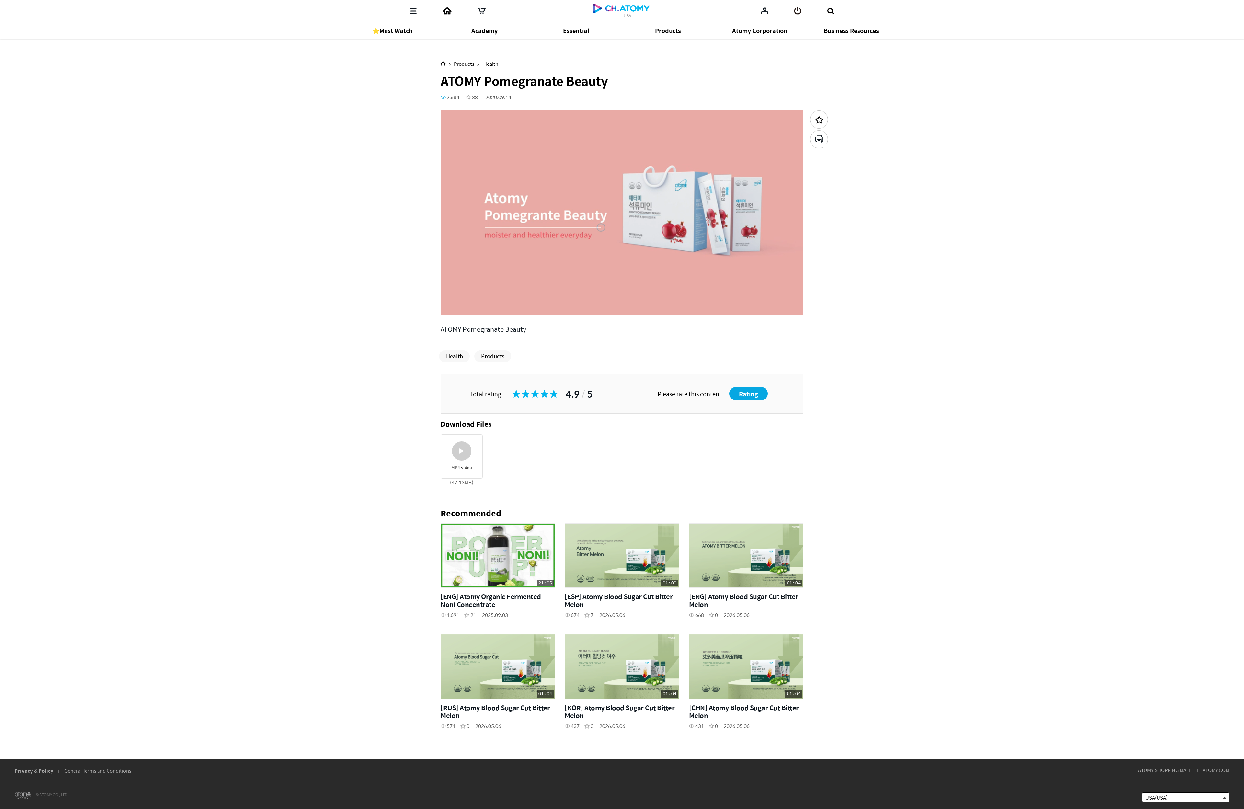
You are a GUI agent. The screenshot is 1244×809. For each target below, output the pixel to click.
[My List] (764, 11)
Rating (748, 393)
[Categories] (413, 11)
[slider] (622, 297)
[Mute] (492, 306)
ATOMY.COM (1216, 770)
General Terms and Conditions (97, 770)
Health (490, 63)
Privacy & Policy (34, 770)
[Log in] (797, 11)
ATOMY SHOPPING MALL (1165, 770)
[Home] (447, 11)
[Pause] (453, 306)
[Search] (830, 11)
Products (464, 63)
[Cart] (482, 11)
